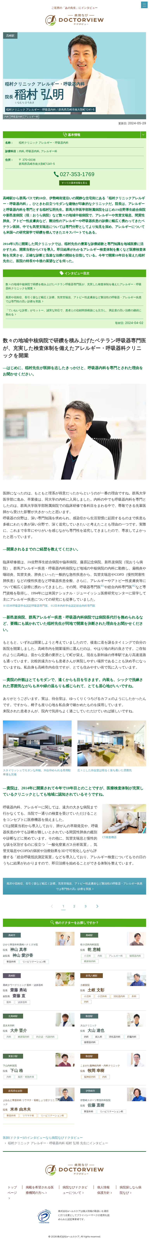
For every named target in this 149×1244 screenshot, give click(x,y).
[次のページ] (97, 906)
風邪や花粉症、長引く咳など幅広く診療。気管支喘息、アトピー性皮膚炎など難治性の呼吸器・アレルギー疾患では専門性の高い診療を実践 (74, 886)
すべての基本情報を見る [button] (74, 182)
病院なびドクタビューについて (75, 1190)
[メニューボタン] (144, 5)
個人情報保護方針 (103, 1190)
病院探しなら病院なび (130, 1190)
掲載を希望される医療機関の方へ (40, 1190)
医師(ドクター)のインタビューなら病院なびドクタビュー (43, 1138)
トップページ (12, 1190)
